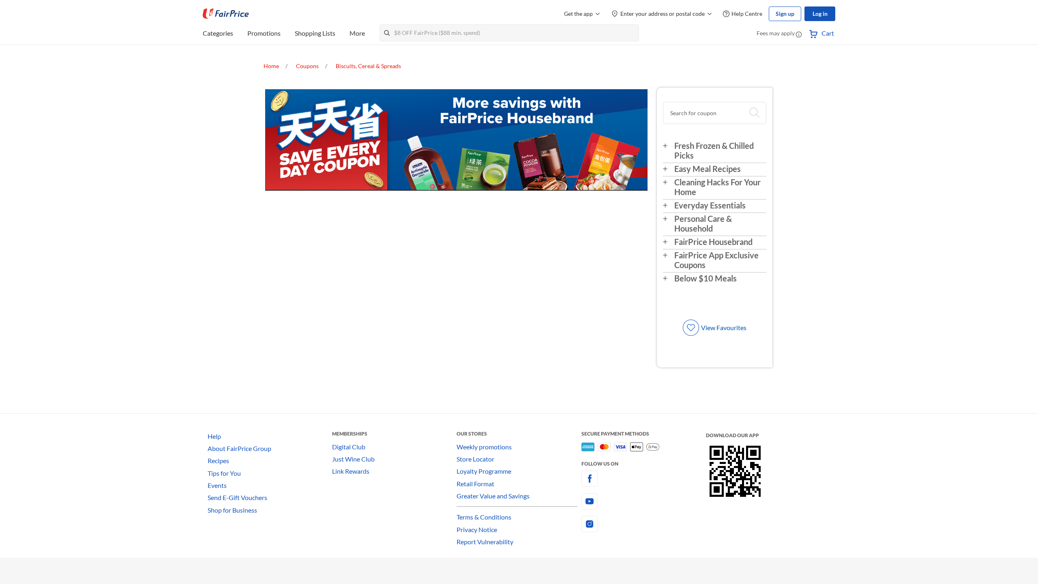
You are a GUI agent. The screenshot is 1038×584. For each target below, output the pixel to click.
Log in (820, 13)
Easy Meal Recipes (707, 169)
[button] (799, 34)
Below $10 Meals (705, 278)
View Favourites (723, 327)
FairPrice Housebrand (713, 242)
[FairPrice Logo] (226, 13)
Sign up (785, 13)
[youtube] (643, 501)
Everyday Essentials (710, 205)
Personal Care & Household (703, 223)
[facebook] (643, 478)
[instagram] (643, 524)
